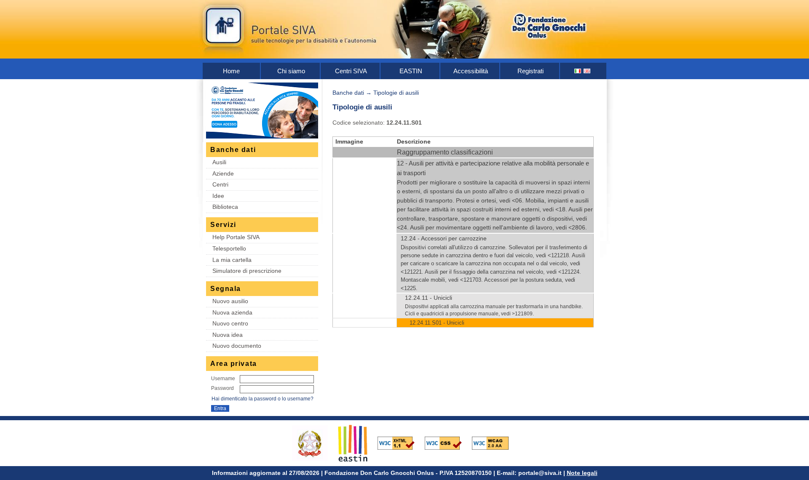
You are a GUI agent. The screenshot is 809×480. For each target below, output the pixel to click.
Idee (218, 195)
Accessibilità (470, 71)
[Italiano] (578, 71)
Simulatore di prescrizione (246, 270)
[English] (587, 71)
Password (222, 388)
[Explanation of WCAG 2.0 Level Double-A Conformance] (494, 442)
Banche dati (348, 92)
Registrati (530, 71)
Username (223, 378)
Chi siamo (291, 71)
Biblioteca (225, 206)
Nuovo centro (230, 323)
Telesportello (229, 248)
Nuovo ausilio (230, 301)
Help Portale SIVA (236, 237)
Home (231, 71)
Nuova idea (227, 334)
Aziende (223, 173)
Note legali (582, 472)
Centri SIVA (351, 71)
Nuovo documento (236, 345)
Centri (220, 184)
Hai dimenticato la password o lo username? (262, 398)
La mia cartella (232, 259)
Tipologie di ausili (396, 92)
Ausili (219, 162)
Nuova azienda (232, 312)
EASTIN (410, 71)
